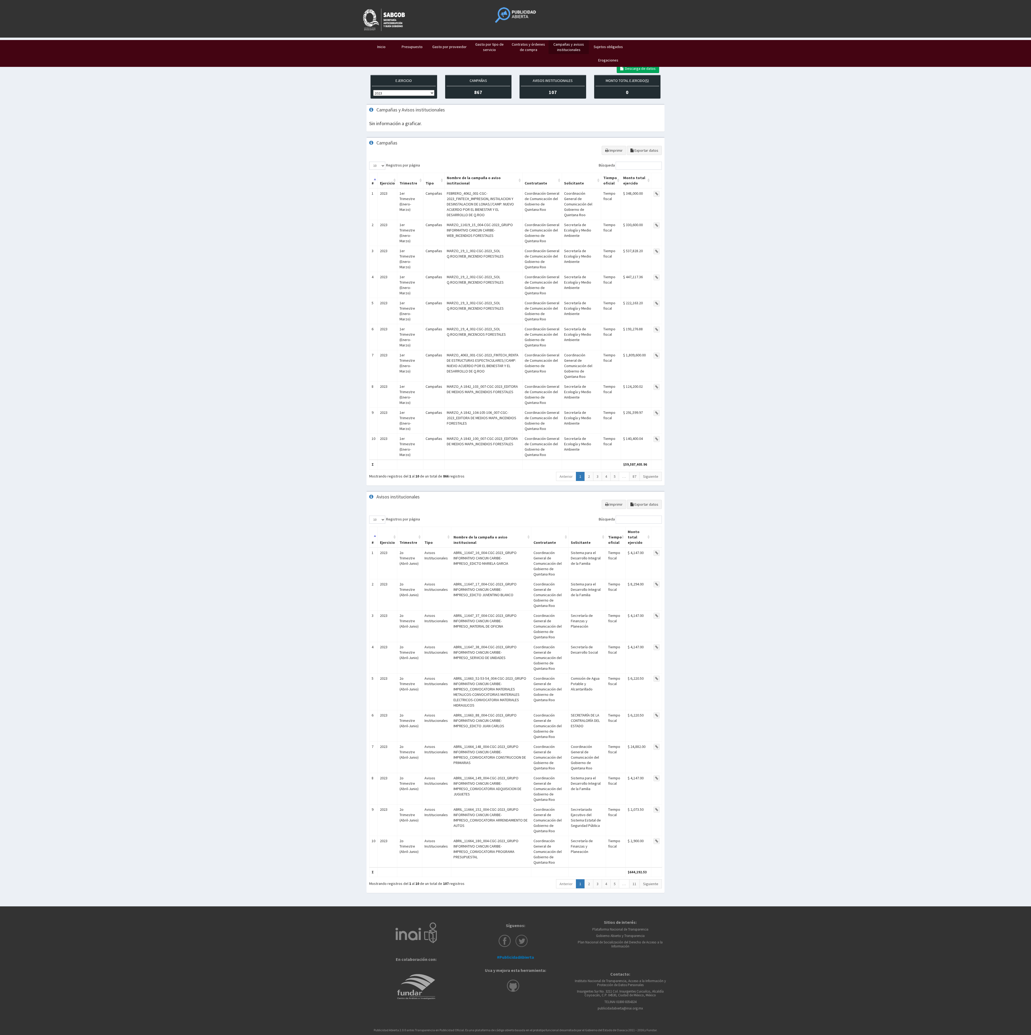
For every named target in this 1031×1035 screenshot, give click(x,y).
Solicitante (574, 183)
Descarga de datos (639, 68)
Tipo (430, 183)
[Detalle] (657, 194)
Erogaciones (608, 60)
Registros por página (402, 165)
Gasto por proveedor (449, 46)
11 (634, 883)
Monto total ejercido (634, 180)
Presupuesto (412, 46)
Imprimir (616, 150)
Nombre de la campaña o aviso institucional (474, 180)
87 (634, 476)
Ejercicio (387, 183)
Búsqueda (607, 165)
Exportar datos (646, 150)
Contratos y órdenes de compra (528, 47)
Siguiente (650, 476)
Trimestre (408, 183)
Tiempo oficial (610, 180)
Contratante (536, 183)
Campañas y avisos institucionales (568, 47)
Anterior (566, 476)
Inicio (381, 46)
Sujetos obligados (608, 46)
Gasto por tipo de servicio (489, 47)
